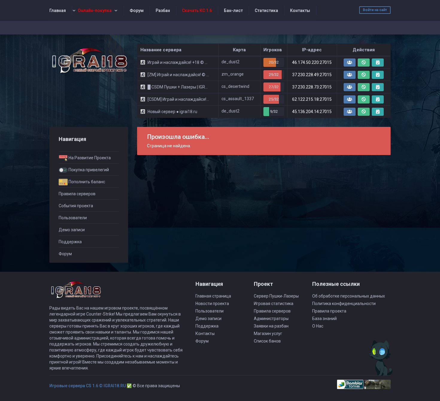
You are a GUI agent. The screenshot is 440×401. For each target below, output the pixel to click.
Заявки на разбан (271, 326)
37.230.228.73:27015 (312, 87)
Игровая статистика (273, 303)
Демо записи (72, 229)
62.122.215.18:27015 (312, 99)
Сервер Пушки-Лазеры (276, 296)
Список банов (267, 341)
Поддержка (70, 241)
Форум (137, 10)
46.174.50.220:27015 (312, 62)
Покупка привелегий (88, 169)
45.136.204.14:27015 (312, 111)
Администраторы (271, 318)
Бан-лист (233, 10)
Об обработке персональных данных (348, 296)
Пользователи (73, 217)
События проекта (76, 205)
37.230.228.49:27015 (312, 74)
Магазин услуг (268, 333)
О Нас (317, 326)
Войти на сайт (375, 10)
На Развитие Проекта (89, 157)
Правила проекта (329, 311)
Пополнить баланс (86, 181)
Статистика (266, 10)
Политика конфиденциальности (344, 303)
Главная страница (213, 296)
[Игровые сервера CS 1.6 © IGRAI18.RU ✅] (88, 60)
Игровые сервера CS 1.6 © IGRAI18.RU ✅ (90, 385)
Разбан (163, 10)
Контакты (300, 10)
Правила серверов (77, 193)
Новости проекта (212, 303)
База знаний (324, 318)
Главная (57, 10)
